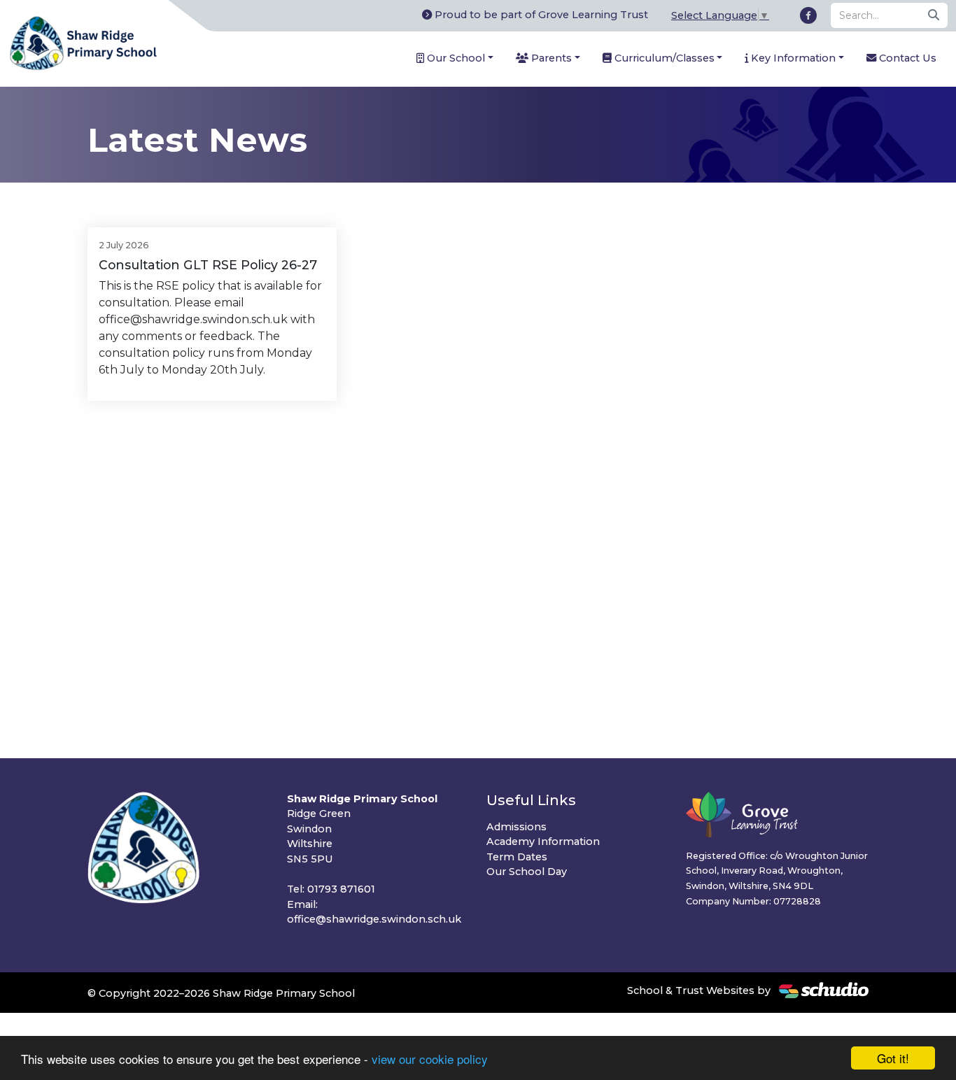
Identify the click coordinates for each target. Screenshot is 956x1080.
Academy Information (543, 841)
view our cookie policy (430, 1058)
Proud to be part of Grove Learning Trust (540, 14)
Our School (454, 58)
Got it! (893, 1058)
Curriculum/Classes (663, 58)
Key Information (792, 58)
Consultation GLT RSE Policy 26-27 (208, 264)
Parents (550, 58)
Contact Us (906, 58)
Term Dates (516, 857)
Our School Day (526, 871)
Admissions (516, 826)
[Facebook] (808, 15)
